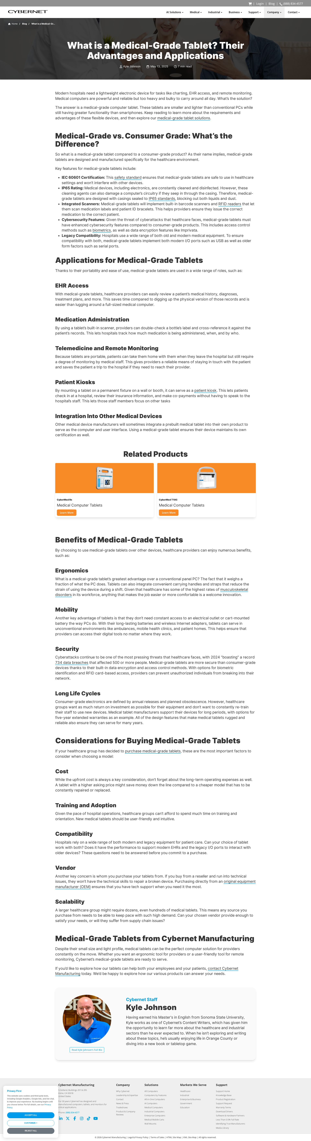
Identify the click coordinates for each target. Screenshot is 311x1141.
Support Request (224, 1103)
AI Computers (150, 1103)
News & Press (122, 1103)
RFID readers (229, 204)
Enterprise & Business (190, 1099)
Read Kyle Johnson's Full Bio (87, 1049)
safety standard (128, 177)
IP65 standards (162, 198)
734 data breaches (71, 662)
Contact (119, 1099)
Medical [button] (195, 12)
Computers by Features (155, 1095)
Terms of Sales (157, 1137)
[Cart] (250, 4)
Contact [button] (293, 12)
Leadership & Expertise (127, 1095)
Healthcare (185, 1091)
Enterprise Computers (154, 1115)
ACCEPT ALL (31, 1115)
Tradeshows (122, 1107)
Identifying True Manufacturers (230, 1123)
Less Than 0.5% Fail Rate (227, 1119)
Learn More (67, 512)
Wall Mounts (150, 1123)
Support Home (223, 1091)
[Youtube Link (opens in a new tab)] (95, 1119)
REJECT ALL (31, 1131)
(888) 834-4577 (72, 1112)
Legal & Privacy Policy (138, 1137)
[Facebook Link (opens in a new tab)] (74, 1119)
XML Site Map (189, 1137)
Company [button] (273, 12)
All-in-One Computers (154, 1099)
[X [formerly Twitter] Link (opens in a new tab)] (67, 1119)
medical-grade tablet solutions (183, 118)
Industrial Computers (154, 1111)
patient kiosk (205, 390)
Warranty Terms (223, 1107)
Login (260, 4)
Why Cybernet (122, 1091)
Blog (272, 4)
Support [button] (253, 12)
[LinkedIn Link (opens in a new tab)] (60, 1119)
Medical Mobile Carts (154, 1119)
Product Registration (225, 1099)
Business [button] (234, 12)
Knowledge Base (223, 1095)
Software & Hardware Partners (230, 1115)
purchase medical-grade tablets (153, 751)
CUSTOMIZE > (30, 1123)
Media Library (222, 1127)
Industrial (184, 1095)
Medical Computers (153, 1107)
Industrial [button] (214, 12)
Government (186, 1103)
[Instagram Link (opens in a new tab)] (81, 1119)
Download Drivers (224, 1111)
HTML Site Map (173, 1137)
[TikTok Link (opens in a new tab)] (88, 1119)
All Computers (151, 1091)
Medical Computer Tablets (79, 505)
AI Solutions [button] (174, 12)
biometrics (101, 230)
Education (185, 1107)
